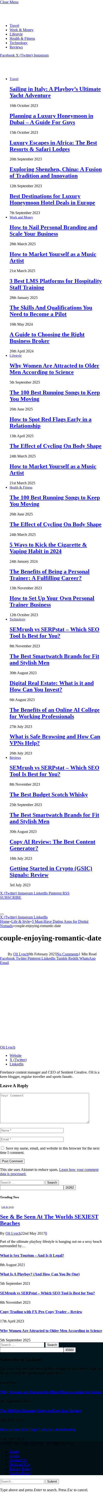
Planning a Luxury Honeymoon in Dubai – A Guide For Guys (51, 119)
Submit (52, 1481)
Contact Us (18, 1460)
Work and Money (21, 217)
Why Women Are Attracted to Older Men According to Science (54, 368)
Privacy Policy (21, 1469)
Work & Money (22, 30)
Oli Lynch (21, 954)
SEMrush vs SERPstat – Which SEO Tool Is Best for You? (54, 632)
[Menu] (2, 914)
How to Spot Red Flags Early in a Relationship (38, 1429)
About (14, 1456)
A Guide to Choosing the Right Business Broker (47, 337)
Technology (19, 43)
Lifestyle (16, 34)
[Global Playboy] (27, 71)
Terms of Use (20, 1464)
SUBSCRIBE (10, 897)
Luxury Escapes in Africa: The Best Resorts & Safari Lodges (53, 146)
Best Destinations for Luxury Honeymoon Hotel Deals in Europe (52, 199)
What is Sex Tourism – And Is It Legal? (32, 1255)
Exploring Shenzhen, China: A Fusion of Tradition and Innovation (56, 172)
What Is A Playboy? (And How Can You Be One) (40, 1274)
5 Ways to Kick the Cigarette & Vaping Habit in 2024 (48, 548)
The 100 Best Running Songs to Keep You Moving (40, 1410)
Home (14, 1451)
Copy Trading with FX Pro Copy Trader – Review (41, 1312)
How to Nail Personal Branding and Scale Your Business (53, 230)
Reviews (16, 47)
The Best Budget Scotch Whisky (49, 794)
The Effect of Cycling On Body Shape (56, 446)
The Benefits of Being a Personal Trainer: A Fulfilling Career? (50, 574)
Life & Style (7, 1207)
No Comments (68, 954)
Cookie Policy (20, 1473)
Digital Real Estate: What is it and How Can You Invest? (52, 686)
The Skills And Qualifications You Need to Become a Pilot (51, 310)
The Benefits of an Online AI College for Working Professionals (55, 713)
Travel (14, 25)
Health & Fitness (22, 38)
